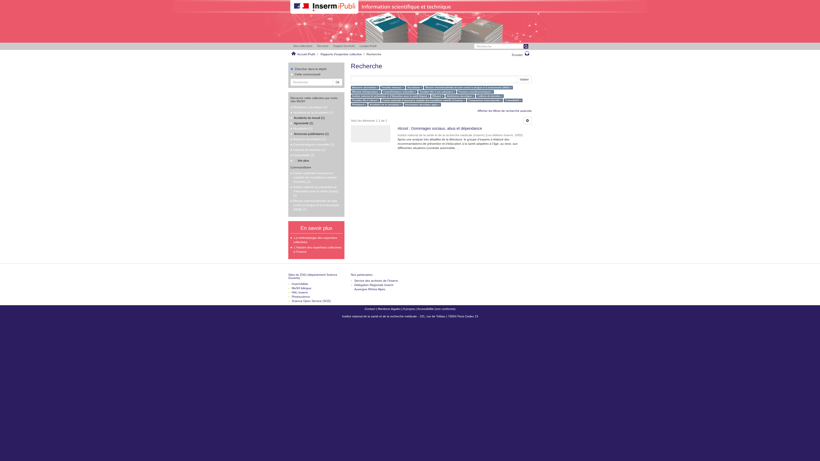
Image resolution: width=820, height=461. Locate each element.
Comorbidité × (513, 100)
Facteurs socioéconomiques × (476, 91)
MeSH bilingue (301, 288)
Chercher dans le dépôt (311, 69)
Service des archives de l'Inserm (376, 280)
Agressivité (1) (303, 123)
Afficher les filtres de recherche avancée (504, 110)
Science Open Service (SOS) (311, 301)
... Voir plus (301, 160)
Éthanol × (437, 96)
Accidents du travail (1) (309, 118)
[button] (303, 46)
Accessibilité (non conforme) (436, 309)
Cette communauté (308, 74)
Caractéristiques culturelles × (399, 91)
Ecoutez (517, 55)
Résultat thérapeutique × (366, 91)
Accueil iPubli (306, 54)
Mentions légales (389, 309)
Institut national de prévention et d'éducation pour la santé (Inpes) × (390, 96)
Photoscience (301, 296)
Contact (370, 309)
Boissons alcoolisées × (365, 87)
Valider (524, 79)
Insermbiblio (300, 284)
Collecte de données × (489, 96)
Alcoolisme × (414, 87)
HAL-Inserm (300, 292)
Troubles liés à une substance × (437, 91)
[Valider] (526, 46)
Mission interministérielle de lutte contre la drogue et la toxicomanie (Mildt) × (468, 87)
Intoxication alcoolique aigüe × (422, 104)
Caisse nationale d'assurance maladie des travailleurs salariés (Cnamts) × (423, 100)
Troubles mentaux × (392, 87)
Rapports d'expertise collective (341, 54)
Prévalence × (359, 104)
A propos (409, 309)
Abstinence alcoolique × (460, 96)
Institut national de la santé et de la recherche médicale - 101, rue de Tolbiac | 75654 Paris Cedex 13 (410, 316)
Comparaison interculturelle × (485, 100)
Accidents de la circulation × (385, 104)
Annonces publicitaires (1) (311, 134)
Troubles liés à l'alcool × (365, 100)
